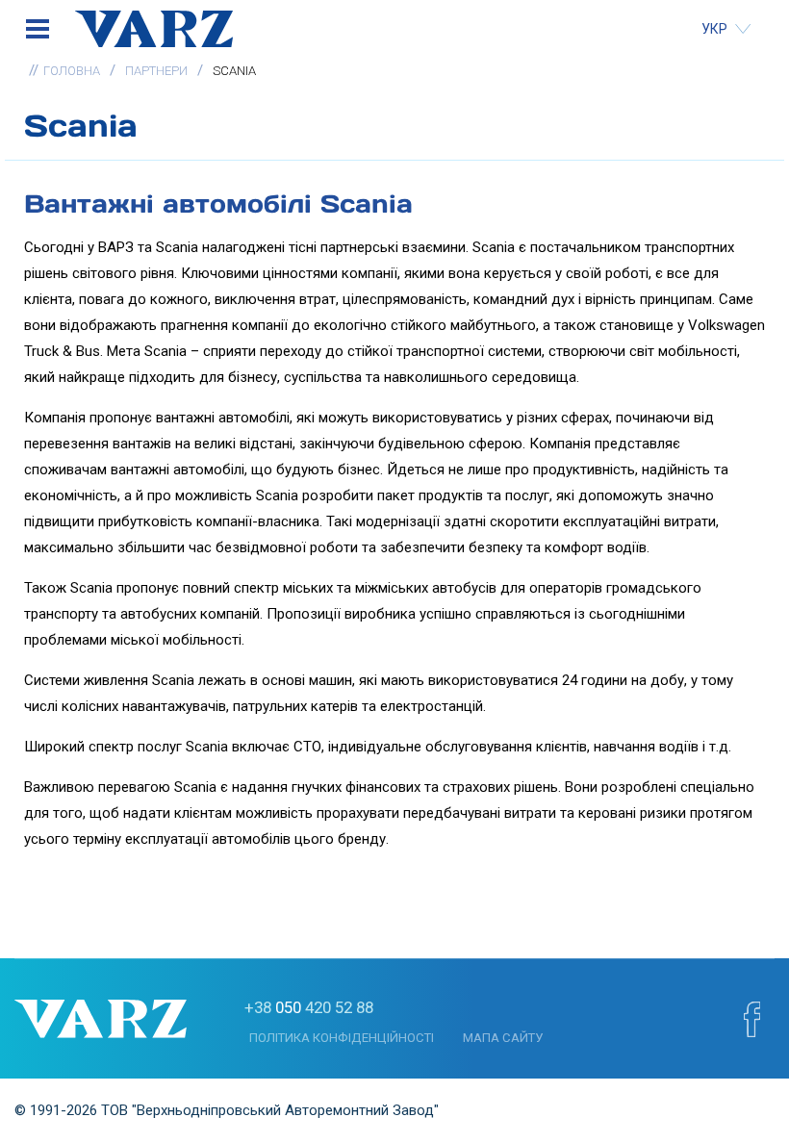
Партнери (156, 71)
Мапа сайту (503, 1037)
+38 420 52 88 (308, 1007)
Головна (71, 71)
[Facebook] (752, 1018)
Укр (715, 29)
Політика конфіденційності (341, 1037)
